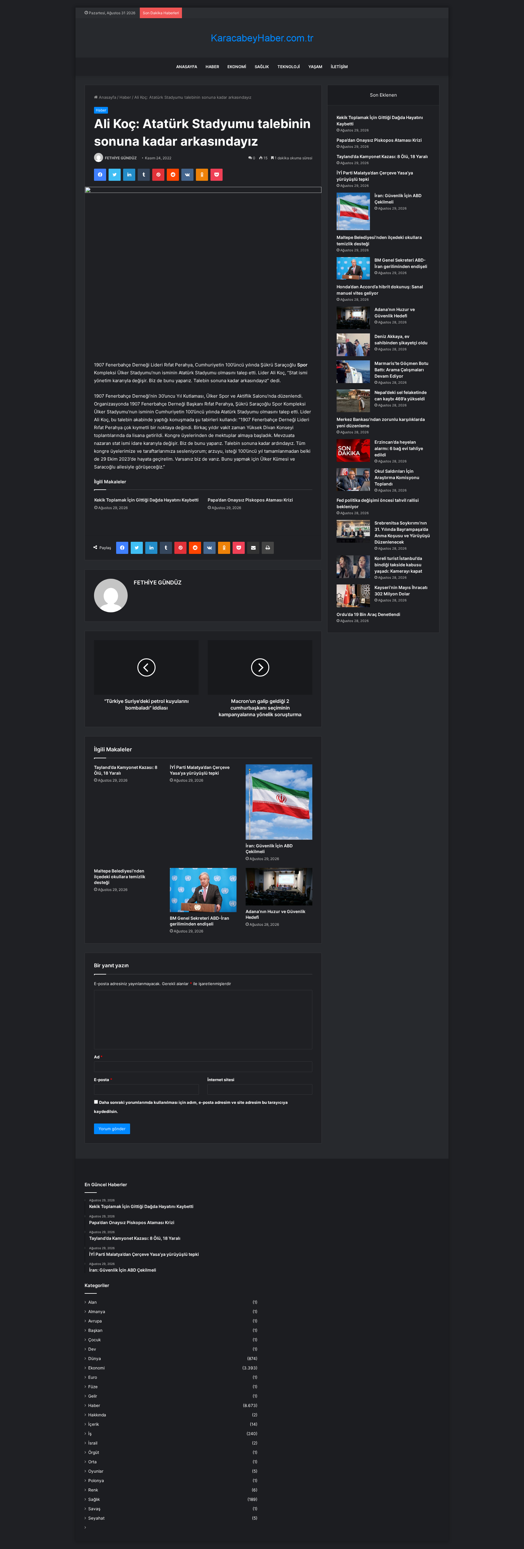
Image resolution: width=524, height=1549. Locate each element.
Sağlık (262, 66)
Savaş (94, 1508)
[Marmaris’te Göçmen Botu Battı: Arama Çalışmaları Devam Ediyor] (353, 371)
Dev (92, 1349)
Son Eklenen (383, 95)
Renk (93, 1490)
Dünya (94, 1358)
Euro (92, 1377)
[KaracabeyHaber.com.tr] (262, 38)
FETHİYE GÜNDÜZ (121, 158)
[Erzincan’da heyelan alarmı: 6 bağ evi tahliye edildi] (353, 450)
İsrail (92, 1443)
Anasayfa (186, 66)
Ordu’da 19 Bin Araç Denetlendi (368, 614)
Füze (93, 1386)
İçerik (93, 1424)
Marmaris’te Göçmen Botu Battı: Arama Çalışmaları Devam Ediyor (401, 370)
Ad (98, 1056)
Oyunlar (95, 1471)
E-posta (103, 1079)
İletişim (339, 66)
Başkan (95, 1330)
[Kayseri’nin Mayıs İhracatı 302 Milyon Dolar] (353, 595)
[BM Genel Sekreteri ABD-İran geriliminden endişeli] (203, 890)
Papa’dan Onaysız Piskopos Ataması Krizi (250, 499)
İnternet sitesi (220, 1079)
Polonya (96, 1480)
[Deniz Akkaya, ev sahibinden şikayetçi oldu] (353, 344)
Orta (92, 1461)
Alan (92, 1302)
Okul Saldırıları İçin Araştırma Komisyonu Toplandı (397, 477)
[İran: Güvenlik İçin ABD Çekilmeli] (279, 801)
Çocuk (94, 1339)
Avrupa (95, 1321)
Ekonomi (236, 66)
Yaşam (315, 66)
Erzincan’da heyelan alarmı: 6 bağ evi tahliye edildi (399, 448)
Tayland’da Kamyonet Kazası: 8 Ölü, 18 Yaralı (382, 156)
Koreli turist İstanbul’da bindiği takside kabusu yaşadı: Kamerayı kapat (398, 565)
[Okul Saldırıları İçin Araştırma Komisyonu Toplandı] (353, 479)
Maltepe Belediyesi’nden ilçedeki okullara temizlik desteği (119, 876)
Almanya (96, 1311)
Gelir (92, 1396)
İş (90, 1433)
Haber (212, 66)
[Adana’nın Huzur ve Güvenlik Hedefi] (279, 886)
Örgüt (93, 1452)
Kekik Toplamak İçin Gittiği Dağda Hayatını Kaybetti (146, 499)
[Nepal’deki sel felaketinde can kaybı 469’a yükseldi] (353, 400)
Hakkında (97, 1414)
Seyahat (96, 1518)
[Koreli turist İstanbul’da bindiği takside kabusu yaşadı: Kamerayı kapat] (353, 566)
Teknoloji (288, 66)
